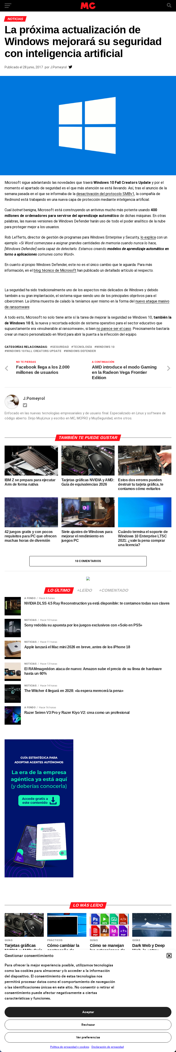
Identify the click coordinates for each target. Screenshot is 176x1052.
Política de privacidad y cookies (69, 1047)
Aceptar (88, 1012)
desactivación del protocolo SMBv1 (105, 194)
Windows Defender (81, 351)
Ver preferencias (88, 1037)
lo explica (148, 237)
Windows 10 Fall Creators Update (33, 351)
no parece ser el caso (113, 328)
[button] (169, 955)
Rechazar (88, 1024)
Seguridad (60, 347)
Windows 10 (105, 347)
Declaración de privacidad (107, 1047)
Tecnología (82, 347)
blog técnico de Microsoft (55, 270)
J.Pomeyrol (58, 67)
